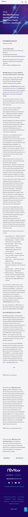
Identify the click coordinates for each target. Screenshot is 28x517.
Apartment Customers (14, 503)
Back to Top (13, 509)
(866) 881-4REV (10, 479)
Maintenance (20, 499)
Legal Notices (8, 499)
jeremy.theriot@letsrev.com (18, 56)
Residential (10, 475)
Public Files (6, 501)
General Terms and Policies (10, 497)
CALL (26, 509)
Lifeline (14, 499)
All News (7, 458)
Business (18, 475)
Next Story (19, 458)
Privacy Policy (21, 497)
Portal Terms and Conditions (17, 501)
